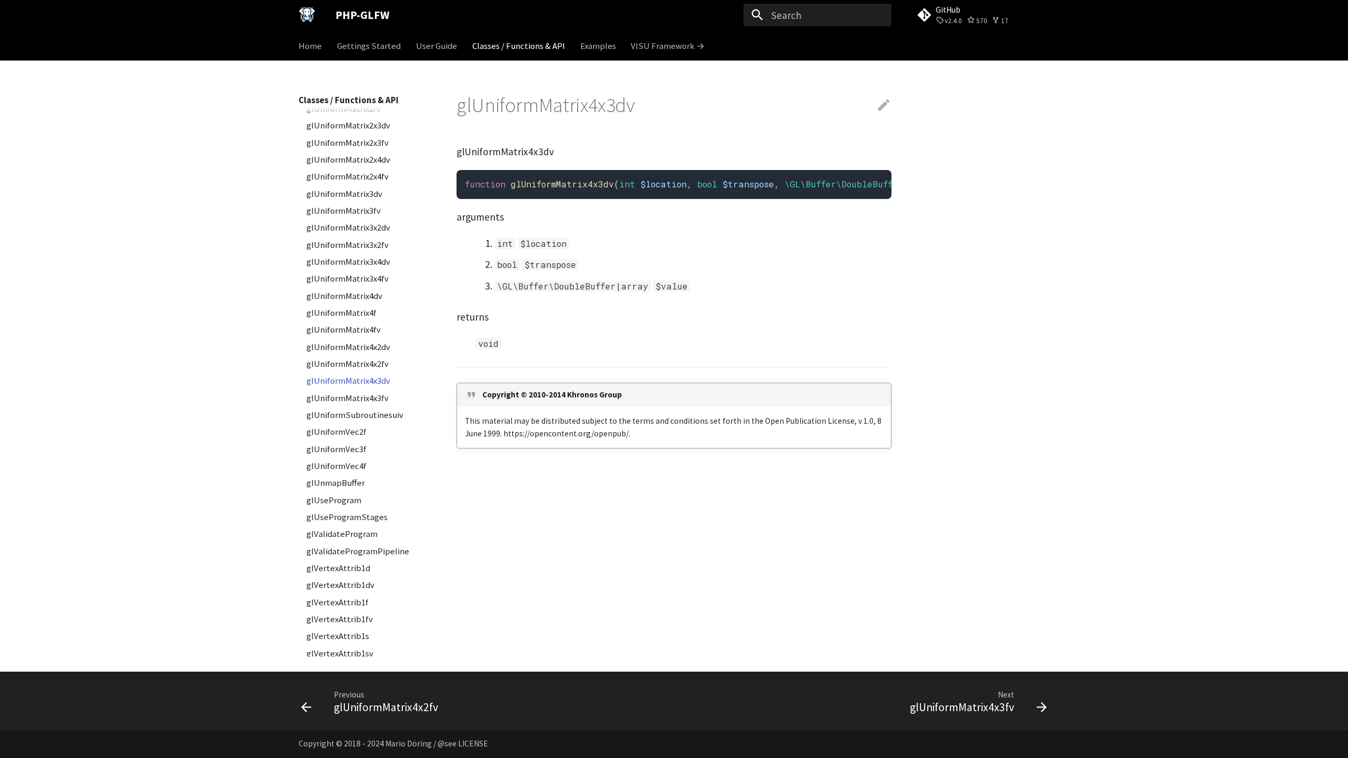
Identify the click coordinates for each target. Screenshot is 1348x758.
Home (310, 46)
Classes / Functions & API (518, 46)
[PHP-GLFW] (307, 15)
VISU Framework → (668, 46)
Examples (598, 46)
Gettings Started (369, 46)
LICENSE (473, 744)
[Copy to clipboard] (878, 183)
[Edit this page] (883, 105)
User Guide (436, 46)
